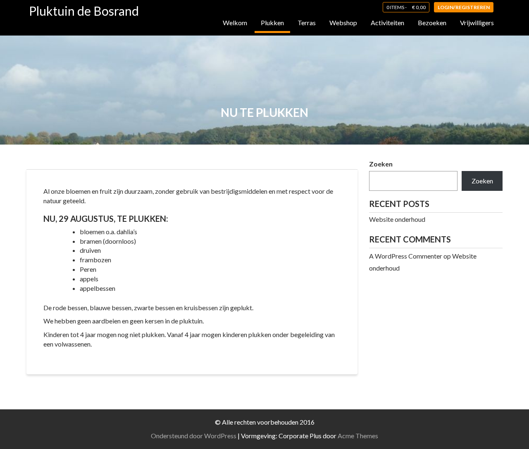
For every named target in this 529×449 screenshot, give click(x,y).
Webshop (343, 22)
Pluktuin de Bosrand (84, 10)
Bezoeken (432, 22)
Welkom (235, 22)
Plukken (272, 22)
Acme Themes (358, 435)
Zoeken (381, 164)
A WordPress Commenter (405, 256)
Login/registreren (464, 7)
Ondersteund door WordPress (193, 435)
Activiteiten (387, 22)
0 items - (406, 7)
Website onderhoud (397, 219)
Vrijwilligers (477, 22)
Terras (307, 22)
